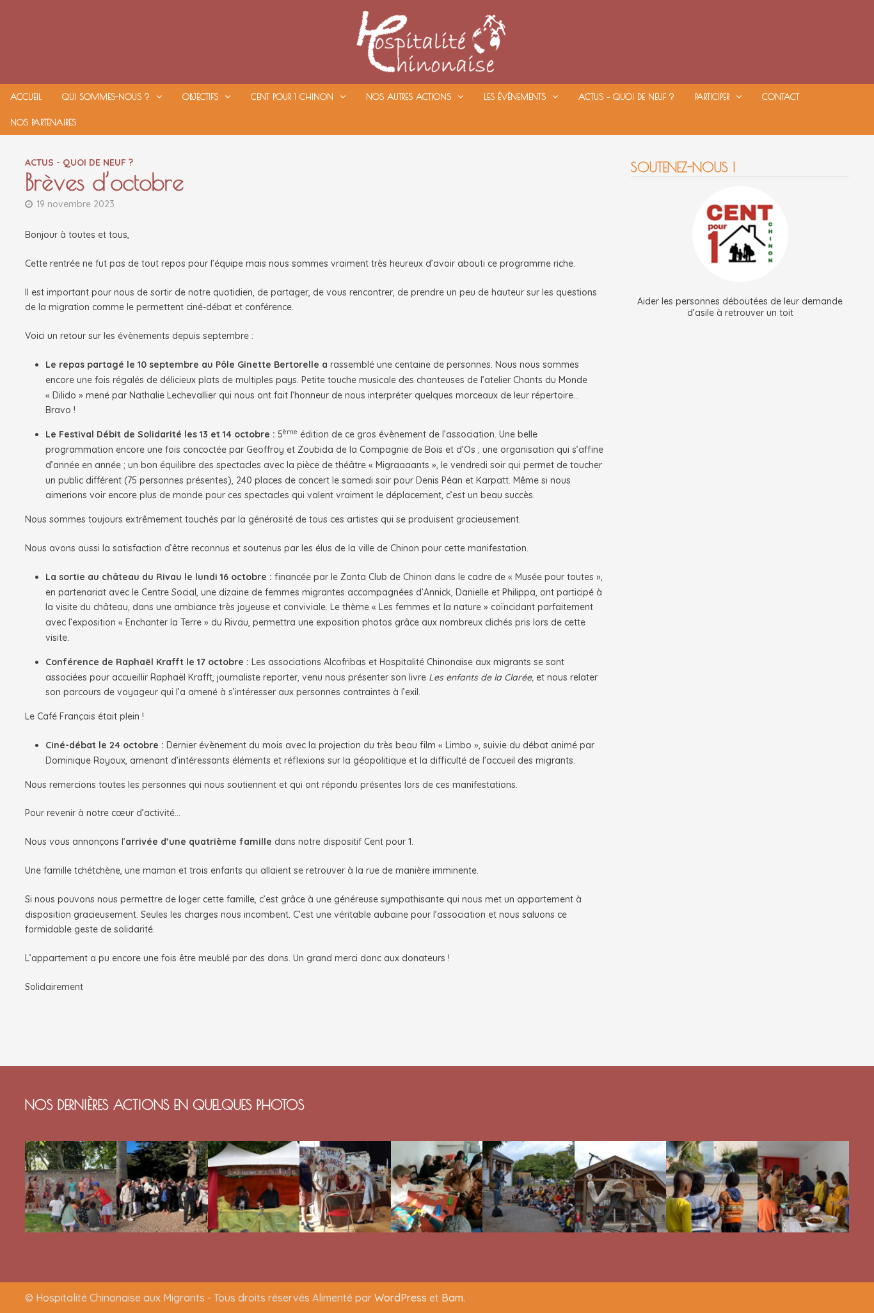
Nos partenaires (43, 122)
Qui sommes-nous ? (106, 96)
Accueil (26, 96)
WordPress (400, 1297)
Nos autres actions (408, 96)
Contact (780, 96)
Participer (712, 96)
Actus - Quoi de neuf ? (79, 162)
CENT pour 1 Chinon (292, 96)
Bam (452, 1297)
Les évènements (515, 96)
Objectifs (200, 96)
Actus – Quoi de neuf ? (626, 96)
